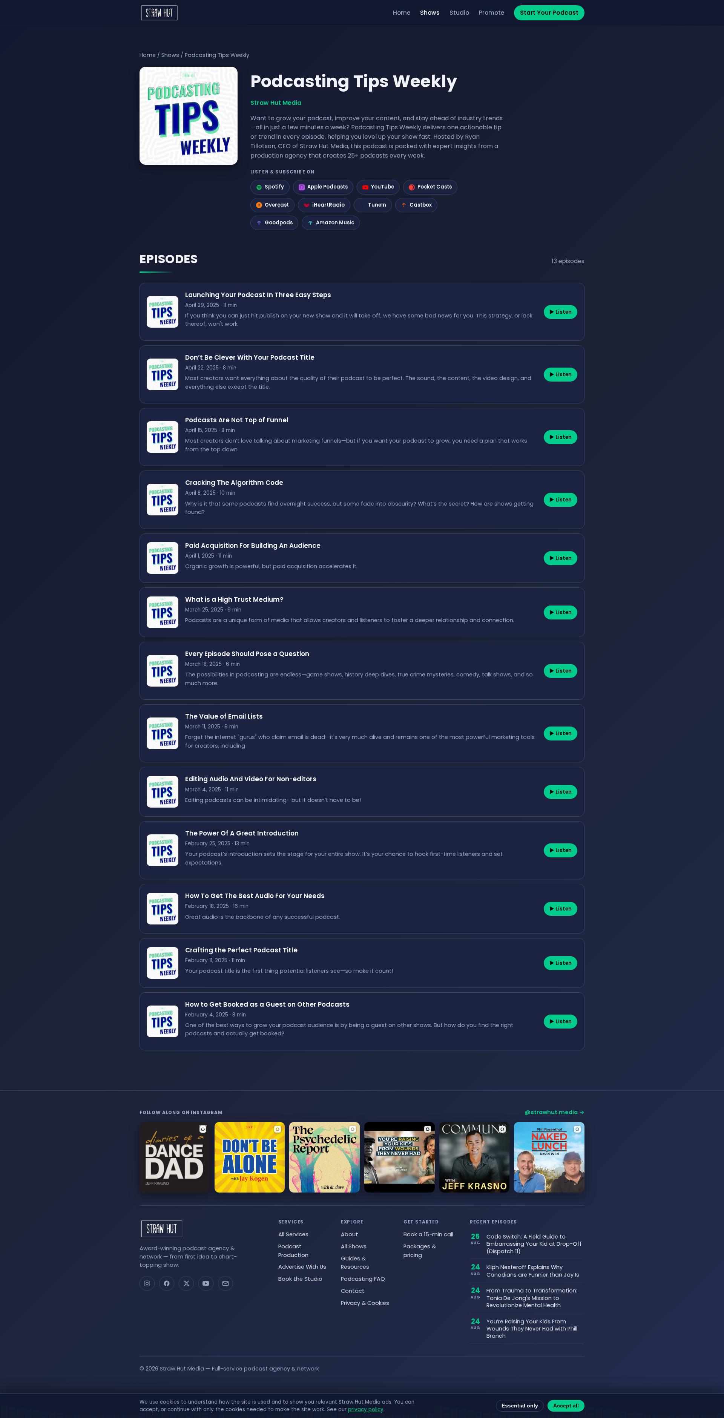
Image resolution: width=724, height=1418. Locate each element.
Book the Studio (300, 1279)
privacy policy (365, 1409)
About (349, 1234)
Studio (459, 13)
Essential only (520, 1406)
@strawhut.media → (554, 1112)
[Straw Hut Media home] (159, 13)
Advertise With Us (302, 1267)
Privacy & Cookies (365, 1303)
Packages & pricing (419, 1251)
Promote (491, 13)
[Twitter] (186, 1283)
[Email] (225, 1283)
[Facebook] (166, 1283)
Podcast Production (293, 1251)
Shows (430, 13)
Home (401, 13)
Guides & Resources (355, 1263)
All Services (293, 1234)
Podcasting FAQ (363, 1279)
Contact (353, 1291)
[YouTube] (205, 1283)
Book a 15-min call (428, 1234)
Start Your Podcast (549, 13)
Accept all (566, 1406)
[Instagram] (147, 1283)
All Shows (354, 1246)
